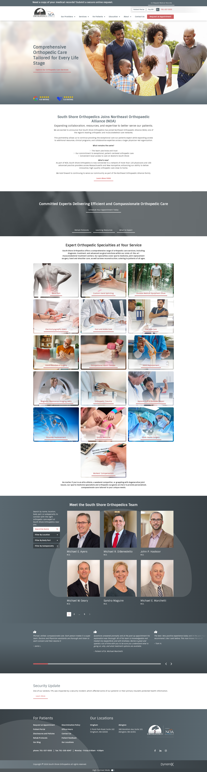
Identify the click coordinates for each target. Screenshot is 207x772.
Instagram (166, 750)
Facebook (155, 750)
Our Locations (68, 742)
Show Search (157, 9)
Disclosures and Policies (44, 734)
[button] (114, 17)
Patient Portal (39, 729)
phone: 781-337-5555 (42, 750)
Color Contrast (112, 770)
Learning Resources (104, 230)
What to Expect (125, 230)
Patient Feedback (69, 738)
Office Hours (67, 729)
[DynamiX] (167, 764)
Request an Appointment (160, 17)
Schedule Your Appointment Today (103, 210)
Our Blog (37, 742)
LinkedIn (160, 750)
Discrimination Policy (71, 725)
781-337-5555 (166, 9)
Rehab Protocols (82, 230)
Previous (166, 663)
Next (171, 663)
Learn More (40, 696)
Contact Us (66, 734)
